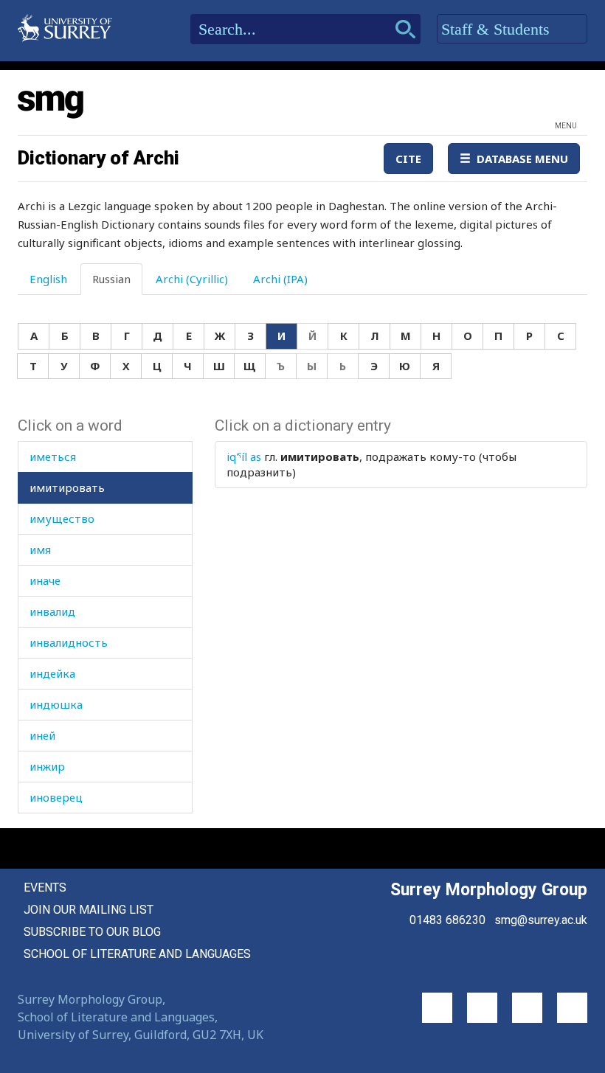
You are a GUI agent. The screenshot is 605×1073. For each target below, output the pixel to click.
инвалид (52, 611)
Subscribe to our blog (92, 932)
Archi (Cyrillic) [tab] (192, 278)
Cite (408, 158)
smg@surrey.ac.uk (540, 920)
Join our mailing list (88, 910)
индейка (52, 673)
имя (40, 549)
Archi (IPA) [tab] (280, 278)
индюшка (56, 704)
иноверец (56, 797)
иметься (53, 456)
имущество (62, 518)
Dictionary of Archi (98, 158)
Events (45, 888)
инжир (47, 766)
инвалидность (69, 642)
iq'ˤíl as (244, 456)
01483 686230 (447, 920)
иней (42, 735)
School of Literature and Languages (137, 954)
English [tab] (48, 278)
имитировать (67, 487)
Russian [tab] (111, 278)
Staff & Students (497, 29)
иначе (45, 580)
